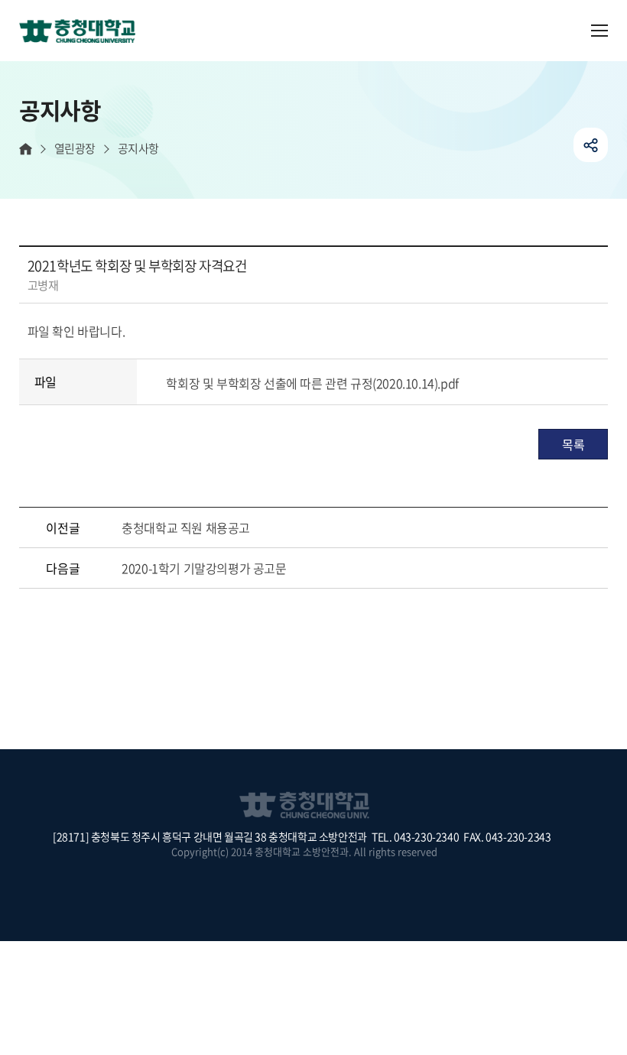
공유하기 (590, 145)
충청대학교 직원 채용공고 (186, 527)
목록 (573, 444)
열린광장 (75, 148)
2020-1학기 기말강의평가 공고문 (204, 568)
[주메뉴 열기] (599, 30)
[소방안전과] (83, 32)
